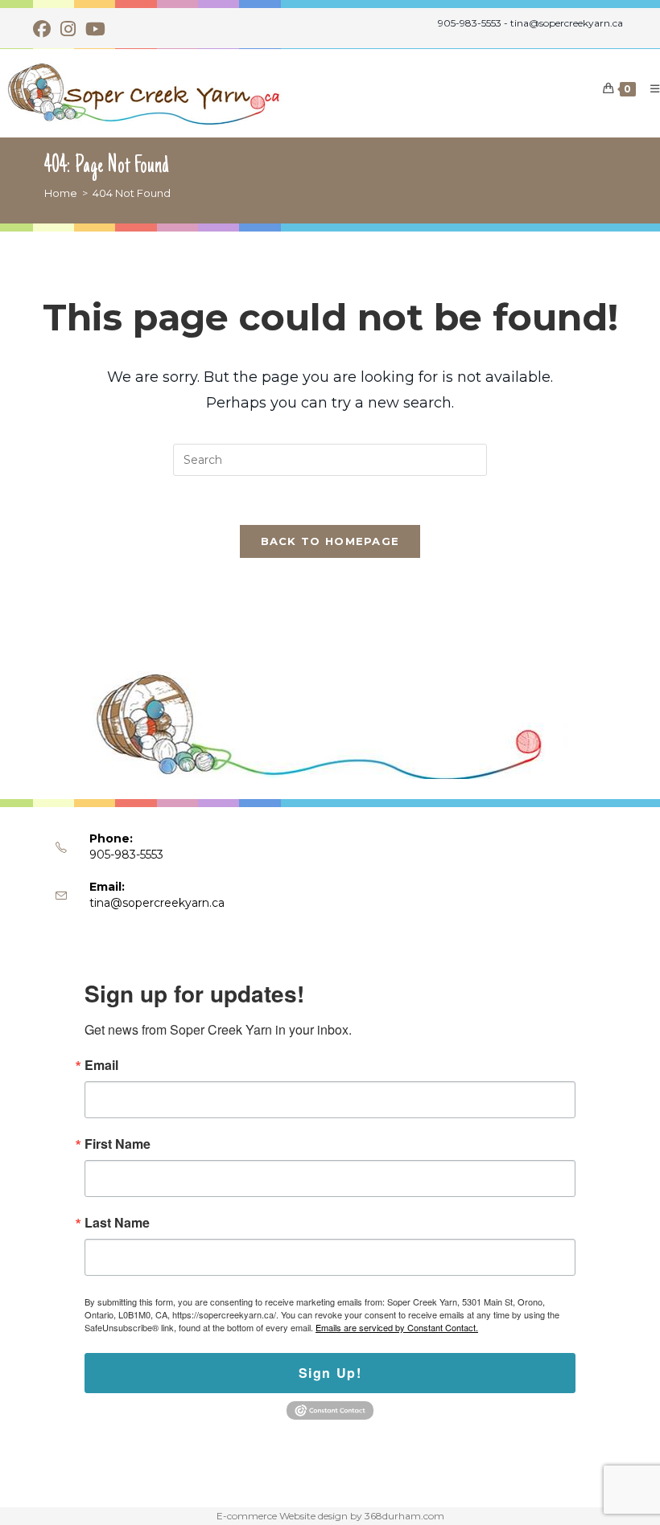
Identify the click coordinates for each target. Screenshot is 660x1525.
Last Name (117, 1222)
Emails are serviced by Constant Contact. (397, 1327)
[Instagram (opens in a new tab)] (68, 29)
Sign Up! (330, 1372)
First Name (118, 1144)
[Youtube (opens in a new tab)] (95, 29)
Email (101, 1065)
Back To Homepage (330, 541)
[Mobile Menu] (649, 88)
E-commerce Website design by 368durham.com (330, 1516)
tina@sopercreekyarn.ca (157, 903)
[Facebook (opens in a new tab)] (44, 29)
